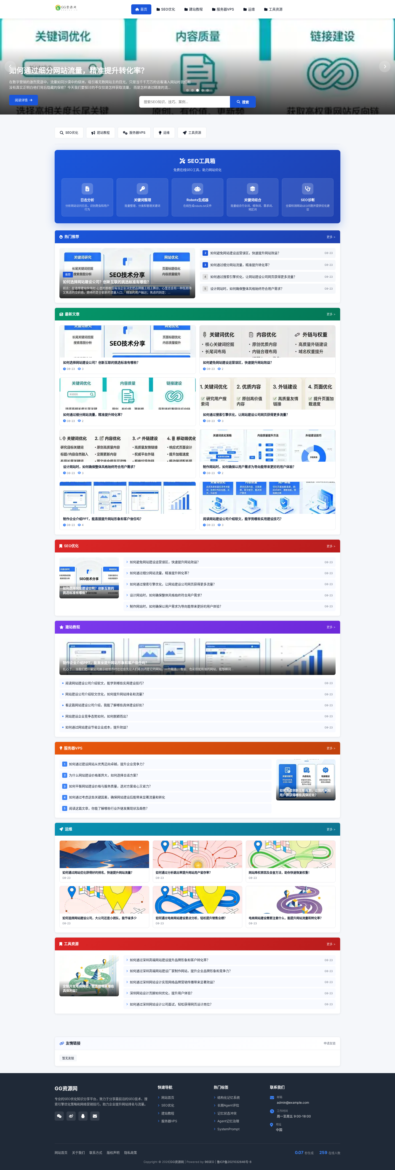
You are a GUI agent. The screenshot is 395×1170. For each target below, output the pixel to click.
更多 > (331, 237)
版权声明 (113, 1152)
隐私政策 (130, 1152)
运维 (251, 9)
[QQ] (83, 1116)
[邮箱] (94, 1116)
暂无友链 (68, 1058)
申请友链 (330, 1043)
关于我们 (78, 1152)
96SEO (209, 1162)
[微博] (71, 1116)
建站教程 (196, 9)
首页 (143, 9)
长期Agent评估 (228, 1105)
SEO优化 (168, 9)
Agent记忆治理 (228, 1121)
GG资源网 (177, 1162)
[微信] (59, 1116)
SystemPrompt (228, 1129)
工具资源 (276, 9)
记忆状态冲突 (227, 1113)
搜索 (245, 102)
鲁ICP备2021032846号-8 (234, 1162)
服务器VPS (225, 9)
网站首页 (167, 1097)
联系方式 (95, 1152)
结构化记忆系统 (228, 1097)
